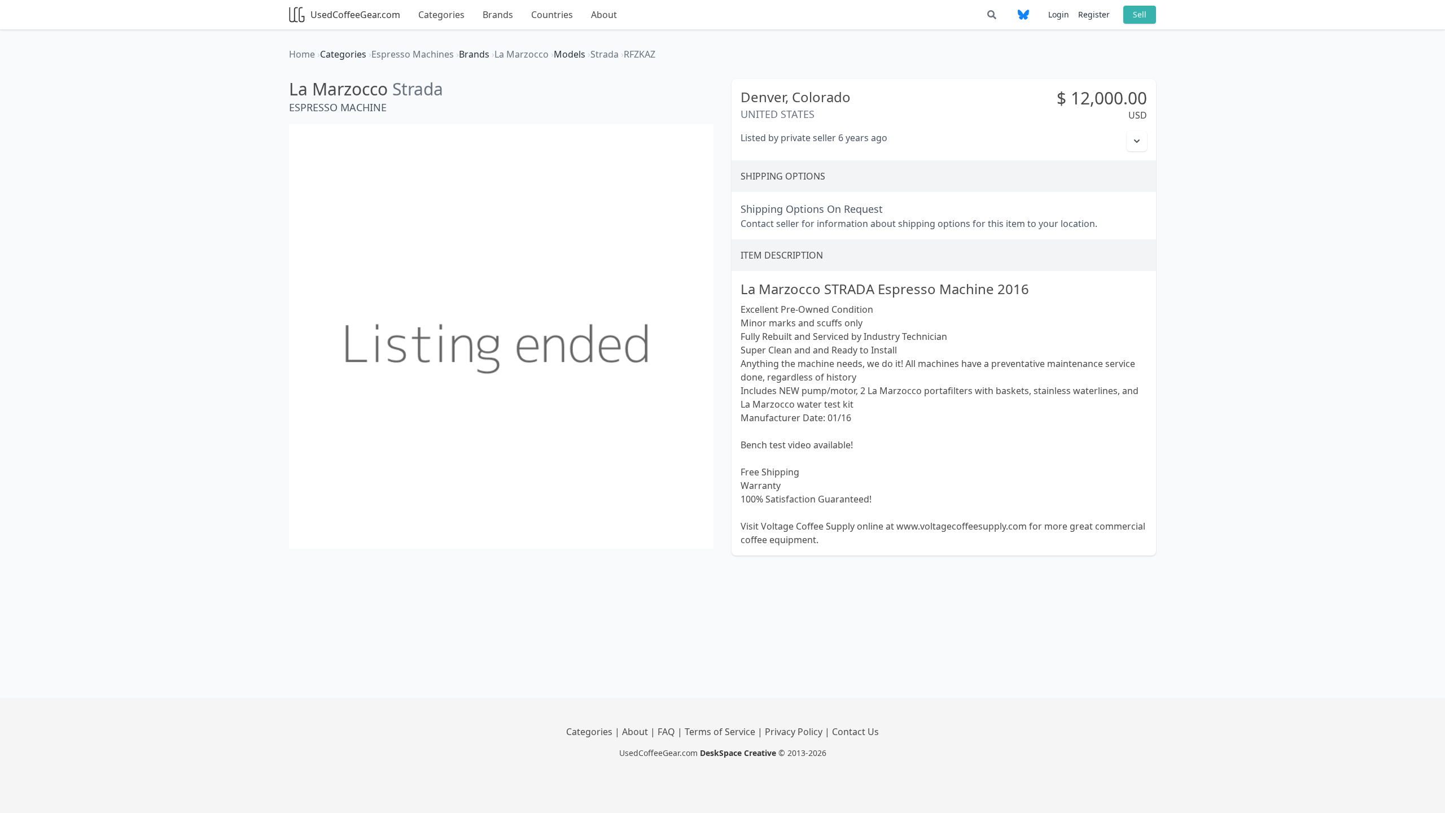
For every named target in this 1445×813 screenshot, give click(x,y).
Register (1094, 14)
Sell (1139, 14)
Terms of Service (721, 731)
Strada (417, 88)
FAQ (667, 731)
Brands (498, 14)
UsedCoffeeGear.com (355, 14)
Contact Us (855, 731)
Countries (552, 14)
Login (1058, 14)
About (604, 14)
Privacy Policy (795, 731)
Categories (441, 14)
